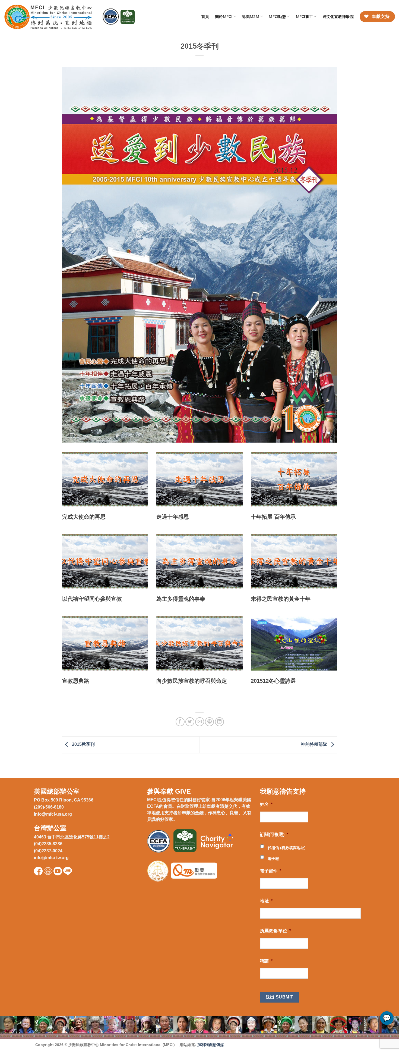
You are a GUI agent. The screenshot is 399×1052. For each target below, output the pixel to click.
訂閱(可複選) (274, 834)
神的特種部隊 (314, 744)
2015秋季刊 (83, 744)
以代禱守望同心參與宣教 (92, 599)
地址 (266, 900)
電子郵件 (270, 871)
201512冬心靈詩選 (273, 681)
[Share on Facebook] (180, 721)
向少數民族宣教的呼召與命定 (191, 681)
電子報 (273, 858)
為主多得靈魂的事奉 (180, 599)
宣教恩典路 (75, 681)
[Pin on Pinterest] (209, 721)
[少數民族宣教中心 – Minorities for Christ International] (49, 17)
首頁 (205, 16)
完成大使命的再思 (84, 517)
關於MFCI (223, 16)
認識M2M (250, 16)
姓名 (266, 804)
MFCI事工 (304, 16)
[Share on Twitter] (189, 721)
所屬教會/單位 (275, 930)
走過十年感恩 (172, 517)
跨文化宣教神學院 (338, 16)
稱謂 (266, 961)
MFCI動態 (277, 16)
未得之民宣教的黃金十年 (281, 599)
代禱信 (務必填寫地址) (287, 848)
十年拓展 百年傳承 (273, 517)
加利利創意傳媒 (210, 1044)
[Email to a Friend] (199, 721)
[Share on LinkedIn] (219, 721)
